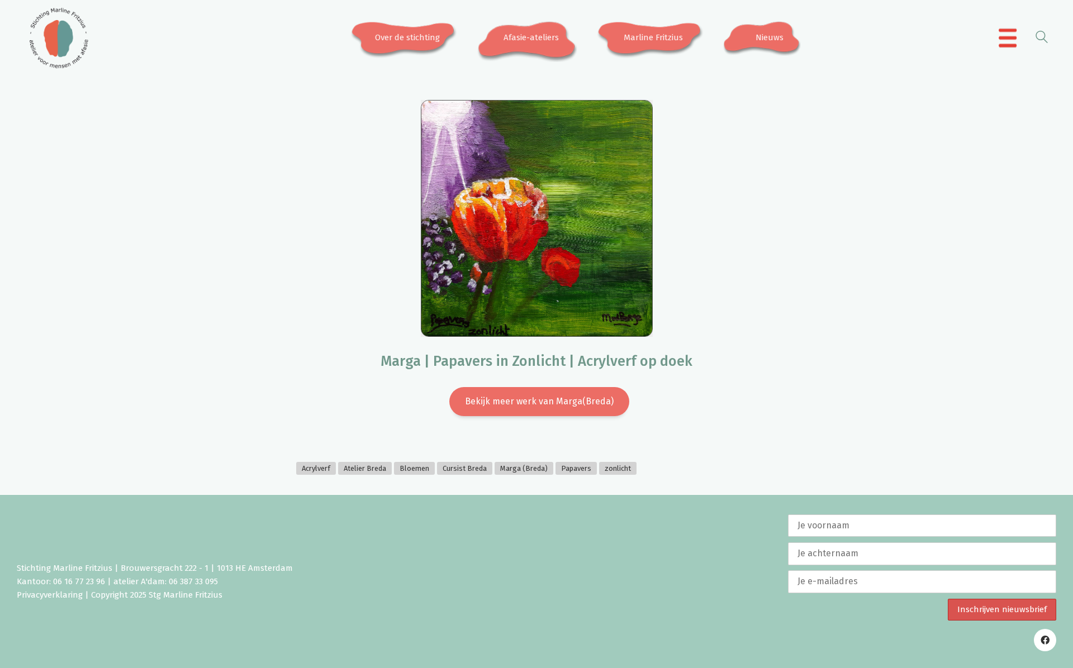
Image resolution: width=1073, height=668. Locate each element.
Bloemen (414, 468)
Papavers (576, 468)
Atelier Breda (365, 468)
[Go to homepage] (58, 37)
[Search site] (1042, 39)
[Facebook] (1045, 640)
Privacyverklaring (50, 595)
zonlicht (618, 468)
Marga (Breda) (524, 468)
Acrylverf (316, 468)
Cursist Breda (465, 468)
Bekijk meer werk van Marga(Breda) (539, 401)
